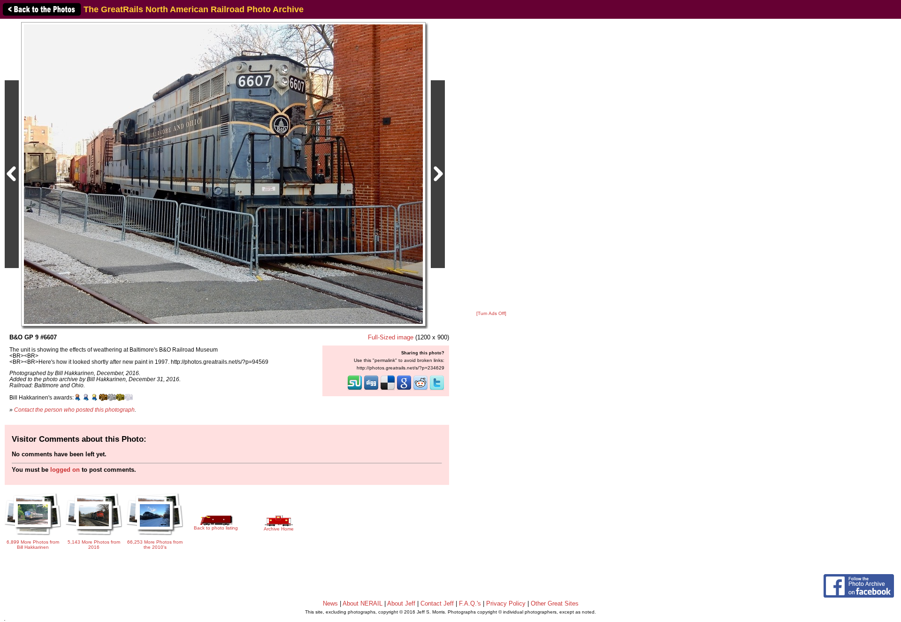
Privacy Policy (506, 603)
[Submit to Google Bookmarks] (404, 389)
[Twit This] (436, 389)
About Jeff (401, 603)
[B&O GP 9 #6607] (223, 174)
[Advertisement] (491, 165)
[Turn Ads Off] (491, 313)
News (330, 603)
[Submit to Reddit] (420, 389)
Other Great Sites (555, 603)
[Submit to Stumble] (354, 389)
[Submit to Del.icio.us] (387, 389)
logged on (65, 469)
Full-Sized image (390, 337)
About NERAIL (362, 603)
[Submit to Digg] (371, 389)
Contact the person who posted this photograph (74, 410)
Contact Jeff (437, 603)
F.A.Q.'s (470, 603)
